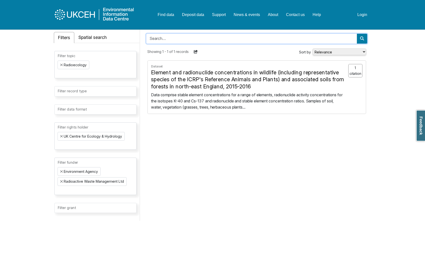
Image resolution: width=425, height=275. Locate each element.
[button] (196, 51)
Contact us (295, 15)
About (273, 15)
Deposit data (193, 15)
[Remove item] (61, 65)
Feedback (421, 125)
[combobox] (95, 64)
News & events (247, 15)
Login (362, 15)
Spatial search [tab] (92, 37)
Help (317, 15)
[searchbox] (59, 74)
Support (219, 15)
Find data (166, 15)
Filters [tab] (64, 37)
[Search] (362, 39)
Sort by (305, 52)
